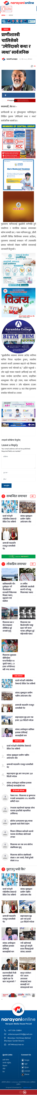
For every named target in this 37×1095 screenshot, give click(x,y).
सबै (32, 496)
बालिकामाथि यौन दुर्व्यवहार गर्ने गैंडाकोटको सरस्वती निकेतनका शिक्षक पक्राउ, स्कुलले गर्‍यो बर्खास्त (10, 592)
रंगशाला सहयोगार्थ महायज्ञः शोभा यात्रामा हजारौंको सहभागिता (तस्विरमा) (22, 810)
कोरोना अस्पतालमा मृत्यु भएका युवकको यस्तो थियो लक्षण (21, 822)
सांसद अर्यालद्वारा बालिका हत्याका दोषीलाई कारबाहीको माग (24, 732)
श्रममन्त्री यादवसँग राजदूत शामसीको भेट (9, 546)
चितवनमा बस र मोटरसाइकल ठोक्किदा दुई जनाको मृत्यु (8, 627)
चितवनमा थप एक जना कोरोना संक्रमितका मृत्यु (21, 846)
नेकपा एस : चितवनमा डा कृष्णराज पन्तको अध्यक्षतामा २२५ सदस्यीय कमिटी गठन (22, 798)
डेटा (4, 1071)
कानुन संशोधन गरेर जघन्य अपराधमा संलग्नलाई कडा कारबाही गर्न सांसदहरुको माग (26, 980)
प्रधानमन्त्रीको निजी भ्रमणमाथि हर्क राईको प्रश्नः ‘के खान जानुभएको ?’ (9, 977)
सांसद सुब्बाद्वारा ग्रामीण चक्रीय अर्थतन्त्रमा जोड (26, 519)
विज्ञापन (5, 1065)
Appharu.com (27, 1087)
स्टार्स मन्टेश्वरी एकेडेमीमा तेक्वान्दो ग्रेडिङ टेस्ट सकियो (9, 519)
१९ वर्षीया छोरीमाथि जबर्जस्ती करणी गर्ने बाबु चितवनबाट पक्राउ (27, 588)
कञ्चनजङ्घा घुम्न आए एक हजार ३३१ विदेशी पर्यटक (24, 718)
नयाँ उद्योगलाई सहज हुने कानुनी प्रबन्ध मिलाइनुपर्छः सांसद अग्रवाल (27, 947)
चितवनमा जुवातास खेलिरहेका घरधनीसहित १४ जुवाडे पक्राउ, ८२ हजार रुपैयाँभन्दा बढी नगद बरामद (9, 662)
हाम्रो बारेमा (6, 1059)
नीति (4, 1068)
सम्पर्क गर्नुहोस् (7, 1062)
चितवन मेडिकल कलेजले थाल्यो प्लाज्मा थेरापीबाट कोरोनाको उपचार (21, 834)
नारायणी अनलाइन (11, 59)
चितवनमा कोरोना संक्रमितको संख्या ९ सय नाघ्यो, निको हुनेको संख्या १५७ (21, 857)
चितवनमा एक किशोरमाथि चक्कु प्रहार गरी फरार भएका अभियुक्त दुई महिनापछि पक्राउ (27, 628)
